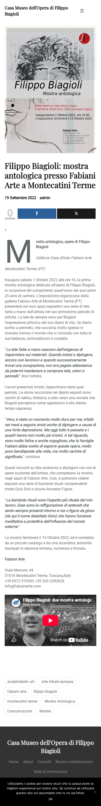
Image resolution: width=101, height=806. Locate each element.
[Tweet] (76, 213)
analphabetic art (20, 681)
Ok (51, 799)
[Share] (37, 213)
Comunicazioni (19, 711)
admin (45, 198)
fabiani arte (16, 691)
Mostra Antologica (60, 701)
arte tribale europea (58, 681)
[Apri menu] (82, 11)
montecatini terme (22, 701)
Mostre (45, 711)
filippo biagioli (45, 691)
